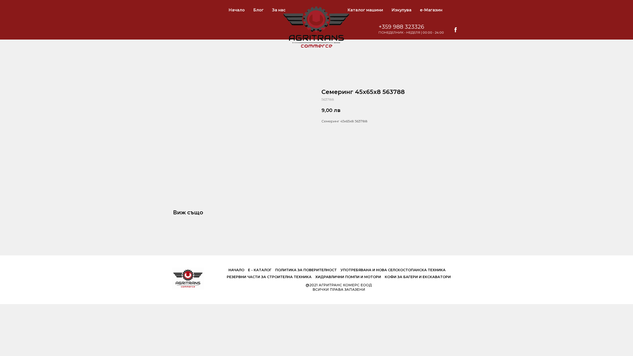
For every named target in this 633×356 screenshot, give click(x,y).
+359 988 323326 (401, 26)
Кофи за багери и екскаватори (418, 277)
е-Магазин (431, 10)
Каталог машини (365, 10)
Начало (236, 10)
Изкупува (401, 10)
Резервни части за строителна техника (269, 277)
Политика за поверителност (306, 270)
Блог (258, 10)
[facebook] (455, 30)
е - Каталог (259, 270)
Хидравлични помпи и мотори (348, 277)
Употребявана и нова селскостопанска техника (393, 270)
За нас (279, 10)
